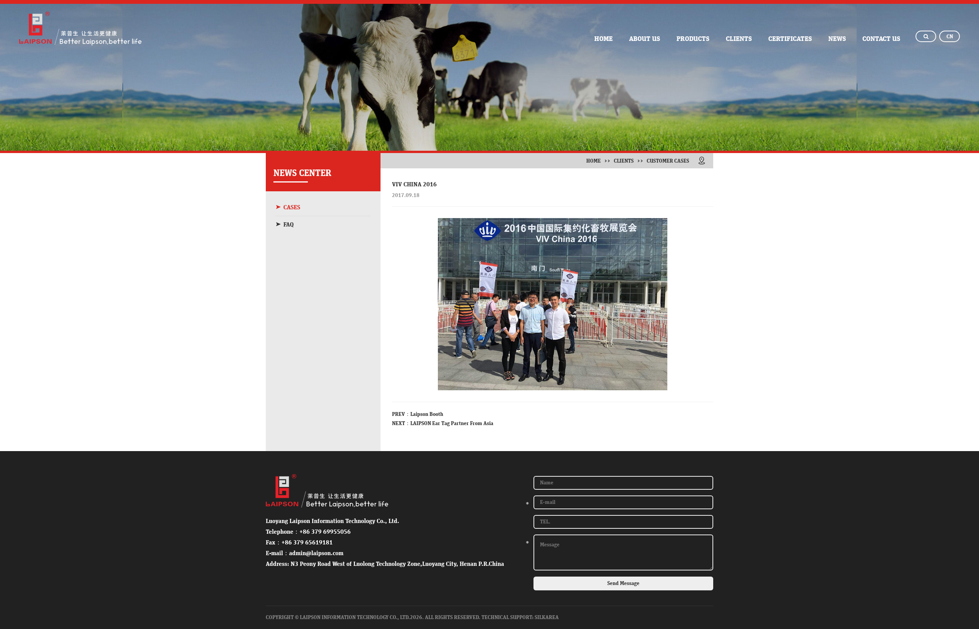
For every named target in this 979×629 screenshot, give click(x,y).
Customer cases (668, 161)
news (837, 39)
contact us (881, 39)
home (603, 39)
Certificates (790, 39)
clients (739, 39)
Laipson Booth (426, 414)
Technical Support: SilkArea (520, 617)
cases (291, 207)
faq (288, 225)
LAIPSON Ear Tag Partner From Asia (451, 423)
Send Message (623, 583)
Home (593, 161)
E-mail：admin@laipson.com (304, 553)
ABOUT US (644, 39)
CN (949, 36)
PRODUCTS (693, 39)
